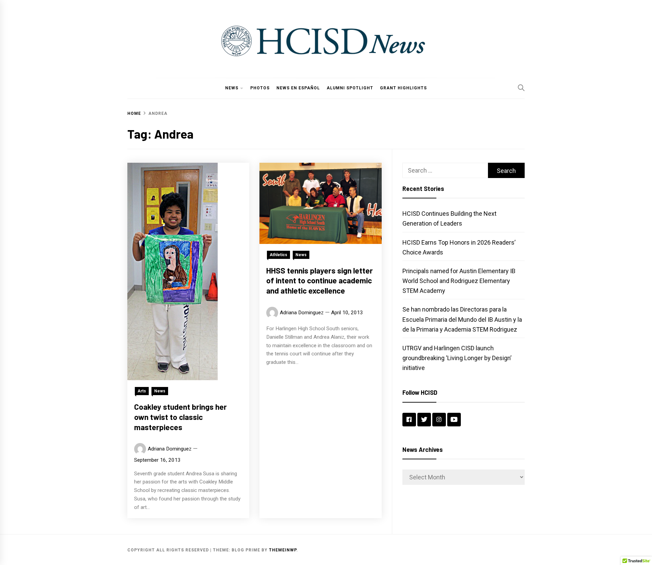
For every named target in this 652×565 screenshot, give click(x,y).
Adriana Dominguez (170, 449)
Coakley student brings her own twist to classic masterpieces (180, 417)
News (231, 88)
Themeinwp (282, 550)
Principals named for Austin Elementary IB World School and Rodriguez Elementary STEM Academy (458, 280)
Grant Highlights (403, 88)
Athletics (278, 254)
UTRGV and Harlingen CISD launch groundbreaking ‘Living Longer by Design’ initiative (456, 358)
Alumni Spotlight (350, 88)
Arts (142, 391)
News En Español (298, 88)
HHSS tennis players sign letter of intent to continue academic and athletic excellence (319, 281)
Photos (260, 88)
